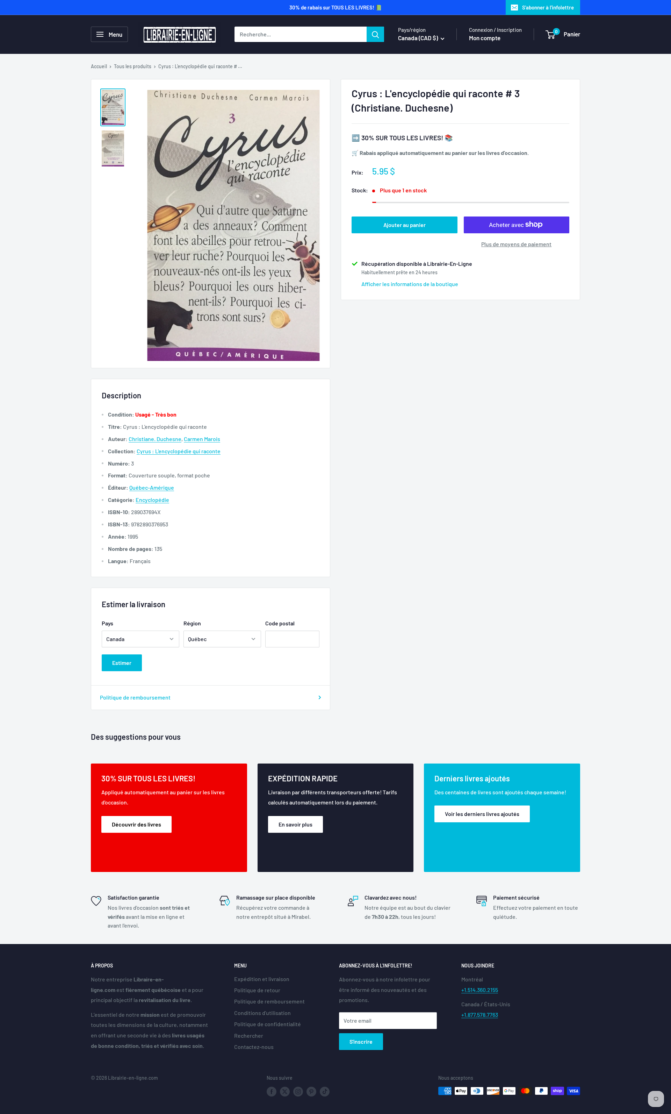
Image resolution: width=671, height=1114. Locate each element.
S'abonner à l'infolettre (548, 7)
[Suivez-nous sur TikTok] (325, 1092)
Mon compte (484, 37)
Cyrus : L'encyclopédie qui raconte (179, 451)
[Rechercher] (375, 34)
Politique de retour (257, 990)
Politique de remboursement (135, 697)
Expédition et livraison (261, 978)
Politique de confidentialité (267, 1024)
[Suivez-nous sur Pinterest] (311, 1092)
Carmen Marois (202, 438)
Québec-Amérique (151, 487)
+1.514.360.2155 (479, 989)
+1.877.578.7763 (479, 1014)
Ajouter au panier (404, 224)
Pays (107, 623)
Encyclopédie (152, 499)
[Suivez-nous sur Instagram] (298, 1092)
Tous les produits (132, 66)
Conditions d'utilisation (262, 1012)
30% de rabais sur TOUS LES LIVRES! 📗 (335, 7)
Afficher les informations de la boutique (409, 283)
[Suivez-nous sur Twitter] (285, 1092)
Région (192, 623)
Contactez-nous (254, 1046)
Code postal (280, 623)
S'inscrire (361, 1041)
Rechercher (248, 1035)
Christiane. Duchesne (155, 438)
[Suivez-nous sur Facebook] (271, 1092)
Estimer (121, 662)
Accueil (99, 66)
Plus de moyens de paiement (516, 243)
